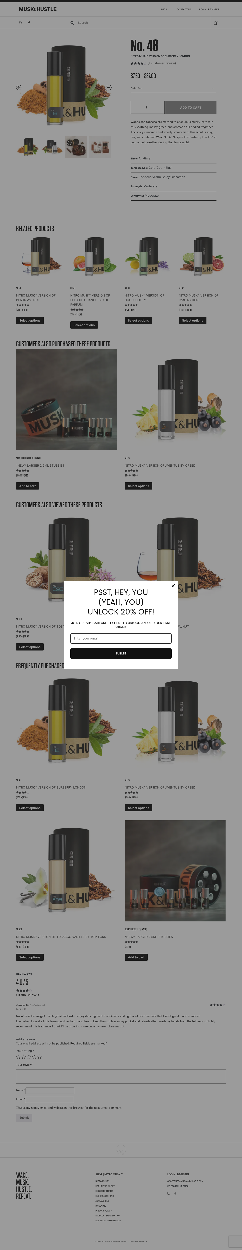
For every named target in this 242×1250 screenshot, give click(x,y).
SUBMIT (121, 653)
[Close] (173, 585)
